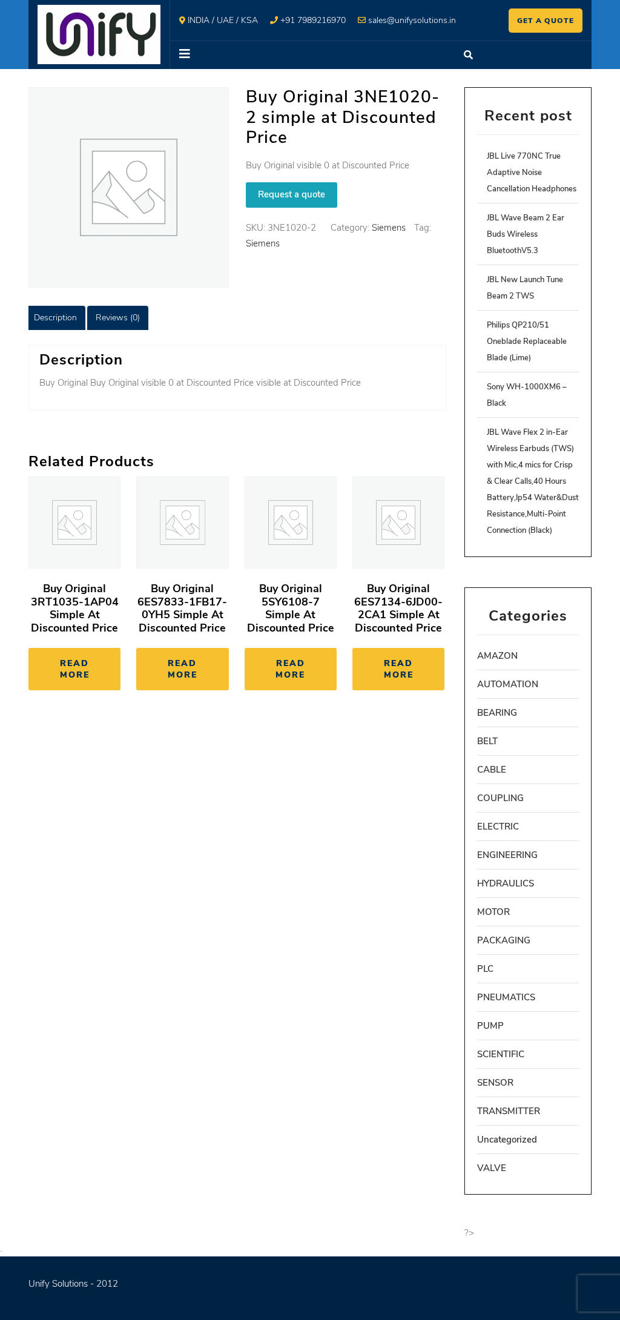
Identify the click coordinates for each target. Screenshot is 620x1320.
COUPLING (500, 798)
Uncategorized (507, 1140)
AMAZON (497, 656)
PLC (485, 969)
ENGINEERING (507, 855)
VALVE (491, 1168)
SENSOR (495, 1083)
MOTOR (493, 912)
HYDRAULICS (505, 883)
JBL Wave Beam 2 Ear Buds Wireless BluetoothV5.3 (525, 234)
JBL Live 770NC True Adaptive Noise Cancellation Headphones (531, 172)
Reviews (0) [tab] (118, 317)
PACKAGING (503, 940)
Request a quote (291, 194)
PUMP (490, 1026)
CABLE (491, 770)
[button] (310, 55)
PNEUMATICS (506, 997)
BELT (487, 741)
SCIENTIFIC (500, 1054)
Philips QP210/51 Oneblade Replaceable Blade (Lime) (527, 341)
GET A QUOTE (545, 20)
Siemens (389, 228)
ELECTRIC (498, 826)
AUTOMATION (507, 684)
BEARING (497, 713)
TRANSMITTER (508, 1111)
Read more (75, 669)
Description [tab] (55, 317)
